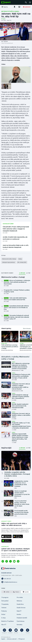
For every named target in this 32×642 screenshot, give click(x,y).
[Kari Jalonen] (16, 31)
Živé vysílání (4, 601)
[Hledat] (26, 2)
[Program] (19, 7)
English (3, 639)
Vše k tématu (27, 328)
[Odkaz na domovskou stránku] (8, 2)
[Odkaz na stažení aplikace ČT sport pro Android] (18, 536)
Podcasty (4, 611)
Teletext (3, 607)
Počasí (3, 614)
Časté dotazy (20, 621)
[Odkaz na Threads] (18, 561)
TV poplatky (4, 604)
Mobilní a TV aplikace (7, 621)
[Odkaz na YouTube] (14, 561)
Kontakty (19, 624)
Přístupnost (21, 639)
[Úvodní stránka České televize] (8, 568)
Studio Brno (20, 604)
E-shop (3, 618)
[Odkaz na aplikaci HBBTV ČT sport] (6, 540)
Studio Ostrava (21, 607)
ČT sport (3, 18)
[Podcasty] (14, 7)
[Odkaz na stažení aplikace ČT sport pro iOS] (6, 536)
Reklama (19, 601)
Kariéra (19, 614)
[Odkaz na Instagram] (2, 561)
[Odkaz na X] (10, 561)
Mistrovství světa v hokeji (10, 11)
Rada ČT (19, 611)
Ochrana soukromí (12, 639)
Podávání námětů (22, 618)
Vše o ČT (3, 624)
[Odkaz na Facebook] (6, 561)
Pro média (20, 597)
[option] (6, 592)
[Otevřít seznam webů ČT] (30, 2)
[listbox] (16, 591)
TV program (4, 597)
